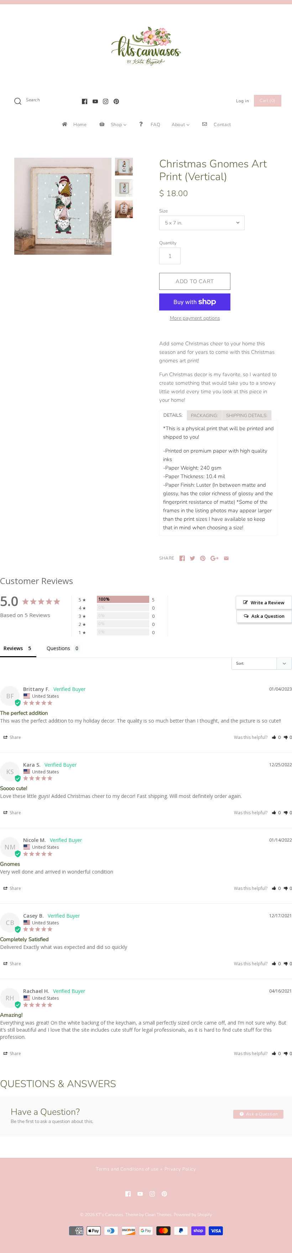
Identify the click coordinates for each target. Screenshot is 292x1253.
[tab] (173, 415)
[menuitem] (74, 124)
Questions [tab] (58, 648)
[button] (276, 737)
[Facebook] (84, 101)
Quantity (168, 243)
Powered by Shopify (193, 1214)
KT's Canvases (109, 1214)
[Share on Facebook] (182, 558)
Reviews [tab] (13, 648)
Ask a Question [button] (268, 616)
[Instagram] (105, 101)
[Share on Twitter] (192, 558)
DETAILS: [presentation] (173, 415)
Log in (242, 101)
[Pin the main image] (202, 558)
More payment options (195, 318)
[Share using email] (226, 558)
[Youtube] (95, 101)
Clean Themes (158, 1214)
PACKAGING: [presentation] (204, 415)
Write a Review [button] (268, 602)
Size (163, 211)
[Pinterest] (116, 101)
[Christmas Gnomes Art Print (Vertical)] (62, 206)
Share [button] (15, 737)
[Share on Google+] (214, 558)
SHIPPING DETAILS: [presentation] (246, 415)
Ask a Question (261, 1114)
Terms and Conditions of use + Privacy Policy (146, 1169)
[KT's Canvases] (146, 15)
